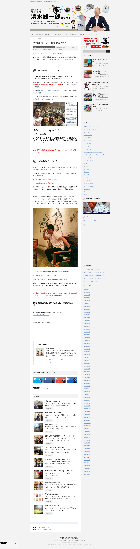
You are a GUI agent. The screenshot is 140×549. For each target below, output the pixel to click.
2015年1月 (87, 454)
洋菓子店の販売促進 (89, 186)
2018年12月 (87, 329)
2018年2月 (87, 352)
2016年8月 (87, 400)
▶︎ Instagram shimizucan (52, 362)
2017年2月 (87, 383)
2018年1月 (87, 354)
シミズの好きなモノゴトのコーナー (93, 152)
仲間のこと (87, 163)
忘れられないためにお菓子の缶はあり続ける (58, 459)
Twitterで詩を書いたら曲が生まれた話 (94, 275)
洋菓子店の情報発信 (89, 183)
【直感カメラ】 (81, 34)
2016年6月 (87, 406)
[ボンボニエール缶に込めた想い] (88, 66)
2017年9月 (87, 363)
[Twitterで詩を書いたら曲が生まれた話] (88, 89)
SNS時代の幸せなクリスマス (46, 529)
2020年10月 (87, 289)
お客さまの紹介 (88, 135)
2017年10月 (87, 360)
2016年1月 (87, 420)
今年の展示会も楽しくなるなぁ (54, 412)
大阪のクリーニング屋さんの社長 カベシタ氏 (50, 90)
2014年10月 (87, 462)
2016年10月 (87, 394)
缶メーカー (52, 49)
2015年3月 (87, 448)
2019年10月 (87, 303)
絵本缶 (86, 194)
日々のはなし (68, 47)
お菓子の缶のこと (88, 140)
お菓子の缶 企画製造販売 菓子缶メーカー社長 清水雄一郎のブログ (70, 540)
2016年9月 (87, 397)
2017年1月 (87, 386)
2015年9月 (87, 431)
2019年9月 (87, 306)
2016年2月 (87, 417)
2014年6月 (87, 474)
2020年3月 (87, 295)
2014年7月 (87, 471)
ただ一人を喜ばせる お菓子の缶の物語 (94, 155)
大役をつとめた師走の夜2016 (70, 538)
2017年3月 (87, 380)
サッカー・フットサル (90, 149)
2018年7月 (87, 340)
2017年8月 (87, 366)
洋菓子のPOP (87, 180)
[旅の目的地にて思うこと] (38, 513)
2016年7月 (87, 403)
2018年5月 (87, 346)
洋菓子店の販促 (46, 49)
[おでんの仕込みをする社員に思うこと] (38, 454)
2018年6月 (87, 343)
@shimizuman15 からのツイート (91, 220)
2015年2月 (87, 451)
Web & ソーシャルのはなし (91, 126)
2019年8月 (87, 309)
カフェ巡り (87, 146)
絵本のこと (87, 192)
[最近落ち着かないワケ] (38, 431)
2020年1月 (87, 300)
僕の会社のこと (48, 34)
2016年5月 (87, 408)
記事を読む (48, 408)
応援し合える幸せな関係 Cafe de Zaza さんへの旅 (59, 436)
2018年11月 (87, 332)
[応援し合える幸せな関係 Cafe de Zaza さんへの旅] (38, 443)
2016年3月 (87, 414)
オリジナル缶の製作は (70, 34)
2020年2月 (87, 297)
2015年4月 (87, 445)
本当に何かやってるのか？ (52, 401)
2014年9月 (87, 465)
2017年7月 (87, 369)
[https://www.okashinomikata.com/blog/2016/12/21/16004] (72, 381)
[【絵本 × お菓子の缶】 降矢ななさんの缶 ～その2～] (38, 478)
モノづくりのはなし (89, 160)
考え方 (57, 49)
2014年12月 (87, 457)
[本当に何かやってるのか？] (38, 408)
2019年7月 (87, 312)
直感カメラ (87, 189)
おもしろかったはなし (90, 129)
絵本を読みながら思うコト (52, 482)
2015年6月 (87, 440)
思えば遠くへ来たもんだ (52, 494)
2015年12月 (87, 423)
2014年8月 (87, 468)
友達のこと (58, 47)
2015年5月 (87, 443)
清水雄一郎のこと (39, 34)
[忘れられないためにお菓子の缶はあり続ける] (38, 466)
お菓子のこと (87, 137)
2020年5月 (87, 292)
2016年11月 (87, 391)
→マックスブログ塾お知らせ (41, 315)
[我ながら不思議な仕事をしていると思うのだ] (88, 100)
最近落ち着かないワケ (51, 424)
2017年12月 (87, 357)
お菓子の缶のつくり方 (92, 34)
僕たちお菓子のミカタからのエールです (94, 272)
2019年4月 (87, 317)
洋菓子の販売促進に (59, 34)
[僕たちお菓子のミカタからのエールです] (88, 77)
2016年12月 (87, 388)
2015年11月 (87, 425)
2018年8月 (87, 337)
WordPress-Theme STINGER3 (70, 542)
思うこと (63, 47)
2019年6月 (87, 315)
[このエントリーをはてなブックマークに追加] (47, 388)
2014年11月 (87, 460)
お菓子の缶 (74, 47)
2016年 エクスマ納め (43, 527)
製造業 (60, 49)
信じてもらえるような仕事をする (92, 281)
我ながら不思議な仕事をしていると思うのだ (95, 278)
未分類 (86, 177)
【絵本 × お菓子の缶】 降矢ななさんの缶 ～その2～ (60, 471)
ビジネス (35, 49)
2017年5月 (87, 374)
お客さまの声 (87, 132)
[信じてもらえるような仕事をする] (88, 111)
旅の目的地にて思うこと (52, 505)
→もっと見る (87, 115)
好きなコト (87, 169)
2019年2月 (87, 323)
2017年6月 (87, 371)
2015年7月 (87, 437)
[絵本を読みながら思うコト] (38, 489)
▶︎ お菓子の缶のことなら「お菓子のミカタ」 (57, 360)
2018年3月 (87, 349)
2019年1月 (87, 326)
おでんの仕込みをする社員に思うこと (56, 447)
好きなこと (40, 49)
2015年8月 (87, 434)
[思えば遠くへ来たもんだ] (38, 501)
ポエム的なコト (88, 157)
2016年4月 (87, 411)
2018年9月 (87, 334)
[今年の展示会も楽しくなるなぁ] (38, 420)
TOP (32, 34)
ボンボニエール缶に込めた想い (92, 269)
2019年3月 (87, 320)
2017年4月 (87, 377)
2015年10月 (87, 428)
